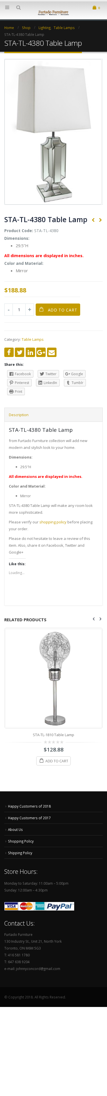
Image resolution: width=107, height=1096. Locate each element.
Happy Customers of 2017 (29, 818)
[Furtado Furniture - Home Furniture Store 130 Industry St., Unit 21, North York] (53, 12)
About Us (15, 829)
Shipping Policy (20, 853)
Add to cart (62, 310)
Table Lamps (33, 339)
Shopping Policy (21, 841)
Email (51, 352)
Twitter (19, 352)
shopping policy (52, 522)
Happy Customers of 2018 (29, 806)
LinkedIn (30, 352)
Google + (41, 352)
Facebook (9, 352)
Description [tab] (19, 414)
